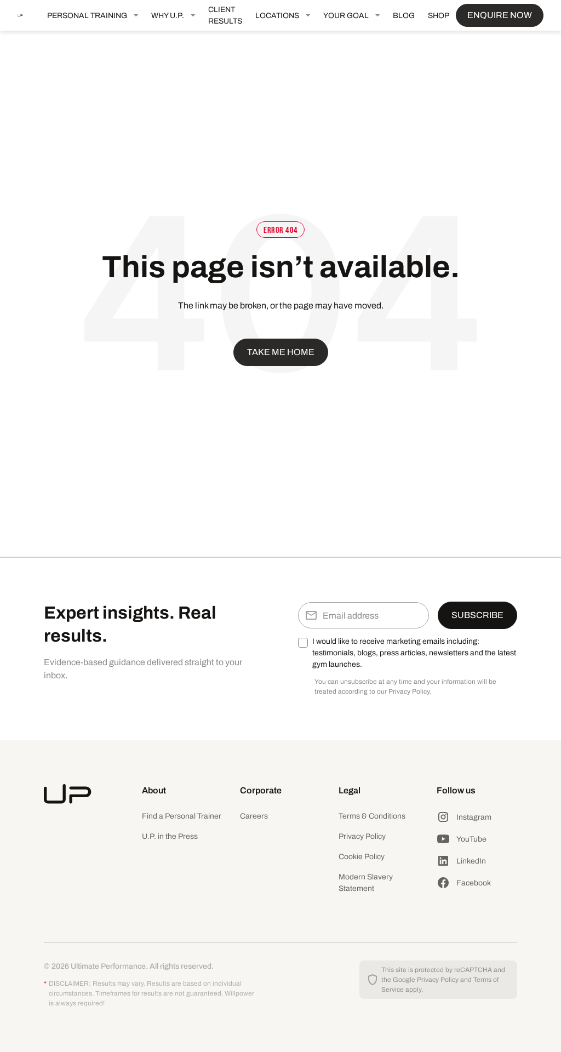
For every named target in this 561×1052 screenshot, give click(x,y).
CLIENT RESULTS (225, 15)
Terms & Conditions (372, 816)
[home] (29, 15)
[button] (93, 15)
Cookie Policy (362, 857)
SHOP (438, 16)
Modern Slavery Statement (366, 883)
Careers (254, 816)
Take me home (280, 352)
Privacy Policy (362, 836)
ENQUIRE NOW (499, 15)
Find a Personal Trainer (181, 816)
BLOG (404, 16)
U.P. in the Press (170, 836)
